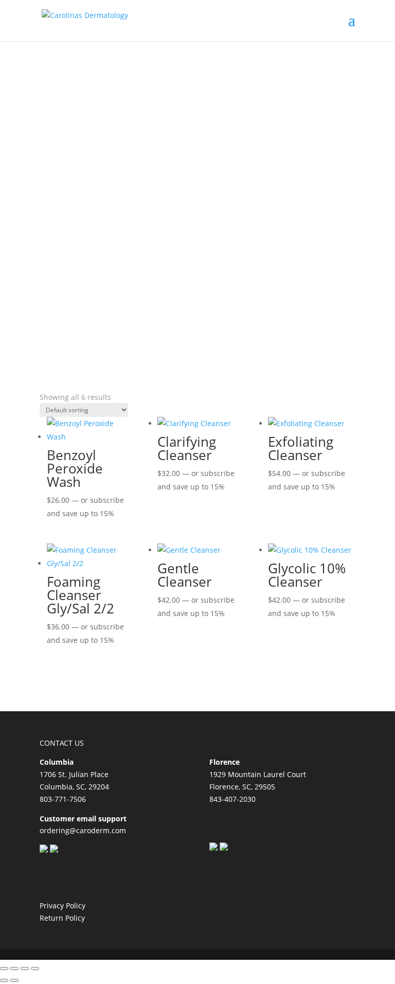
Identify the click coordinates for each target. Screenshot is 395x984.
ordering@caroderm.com (83, 830)
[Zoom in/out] (4, 968)
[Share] (25, 968)
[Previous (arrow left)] (4, 980)
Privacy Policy (62, 905)
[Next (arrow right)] (14, 980)
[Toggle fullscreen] (14, 968)
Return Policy (62, 918)
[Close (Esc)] (35, 968)
